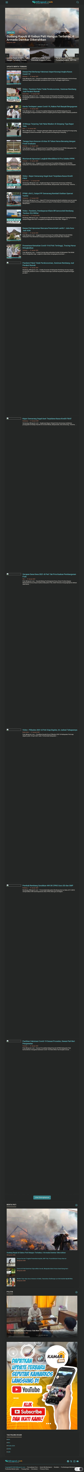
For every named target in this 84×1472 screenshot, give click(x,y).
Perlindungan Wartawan (68, 1467)
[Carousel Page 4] (44, 44)
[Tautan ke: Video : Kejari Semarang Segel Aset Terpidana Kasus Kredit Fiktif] (14, 182)
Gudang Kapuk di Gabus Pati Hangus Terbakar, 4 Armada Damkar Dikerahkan (36, 1253)
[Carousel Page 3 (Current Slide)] (42, 44)
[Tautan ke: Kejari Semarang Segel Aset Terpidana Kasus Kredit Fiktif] (14, 493)
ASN (9, 1452)
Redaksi (56, 1467)
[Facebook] (68, 1461)
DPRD (9, 1449)
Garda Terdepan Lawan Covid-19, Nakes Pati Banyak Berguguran (50, 106)
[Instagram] (74, 1461)
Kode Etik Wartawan (46, 1467)
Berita (9, 32)
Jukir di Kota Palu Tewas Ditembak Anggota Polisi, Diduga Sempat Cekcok (42, 38)
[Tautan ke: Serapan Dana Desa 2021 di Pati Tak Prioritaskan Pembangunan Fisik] (14, 649)
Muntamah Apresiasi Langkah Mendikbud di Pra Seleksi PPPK (48, 159)
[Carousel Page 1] (37, 44)
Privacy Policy (44, 1469)
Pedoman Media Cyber (12, 1469)
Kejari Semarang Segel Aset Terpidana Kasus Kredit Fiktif (47, 419)
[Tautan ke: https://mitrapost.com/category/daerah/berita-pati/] (76, 1205)
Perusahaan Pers (32, 1467)
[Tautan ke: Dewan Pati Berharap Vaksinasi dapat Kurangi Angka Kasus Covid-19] (14, 77)
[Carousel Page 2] (40, 44)
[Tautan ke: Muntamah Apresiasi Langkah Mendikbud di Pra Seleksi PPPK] (14, 164)
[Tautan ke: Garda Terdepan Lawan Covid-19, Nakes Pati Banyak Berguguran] (14, 112)
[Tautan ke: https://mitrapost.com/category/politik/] (76, 1292)
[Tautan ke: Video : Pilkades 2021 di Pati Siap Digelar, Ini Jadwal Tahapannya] (14, 805)
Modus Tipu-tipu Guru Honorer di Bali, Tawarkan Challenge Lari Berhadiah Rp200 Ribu (45, 1278)
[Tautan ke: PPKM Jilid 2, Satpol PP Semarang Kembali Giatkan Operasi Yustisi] (14, 199)
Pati (24, 579)
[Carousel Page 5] (47, 44)
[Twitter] (71, 1461)
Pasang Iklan (25, 1469)
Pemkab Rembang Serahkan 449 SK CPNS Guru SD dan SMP (48, 885)
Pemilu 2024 (11, 1445)
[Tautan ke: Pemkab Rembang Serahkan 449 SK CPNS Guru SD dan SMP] (14, 960)
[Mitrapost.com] (42, 2)
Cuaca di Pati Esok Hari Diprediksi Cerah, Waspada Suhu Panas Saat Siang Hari (42, 1268)
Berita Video (26, 94)
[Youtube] (77, 1461)
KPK (9, 1439)
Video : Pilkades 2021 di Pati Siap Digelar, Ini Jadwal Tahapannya (50, 730)
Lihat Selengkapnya (42, 1197)
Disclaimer (34, 1469)
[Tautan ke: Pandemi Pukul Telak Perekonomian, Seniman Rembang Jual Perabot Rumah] (14, 338)
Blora (24, 128)
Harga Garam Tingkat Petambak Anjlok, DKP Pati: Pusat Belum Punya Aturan (41, 59)
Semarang (25, 198)
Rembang (25, 267)
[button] (79, 1469)
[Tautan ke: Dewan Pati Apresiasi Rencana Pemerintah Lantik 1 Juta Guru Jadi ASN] (14, 234)
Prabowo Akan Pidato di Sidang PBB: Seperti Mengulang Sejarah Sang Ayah (37, 1331)
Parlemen (25, 76)
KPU (9, 1442)
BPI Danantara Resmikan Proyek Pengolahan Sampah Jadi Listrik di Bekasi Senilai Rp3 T (65, 59)
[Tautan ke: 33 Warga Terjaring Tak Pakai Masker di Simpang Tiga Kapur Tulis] (14, 129)
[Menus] (6, 2)
